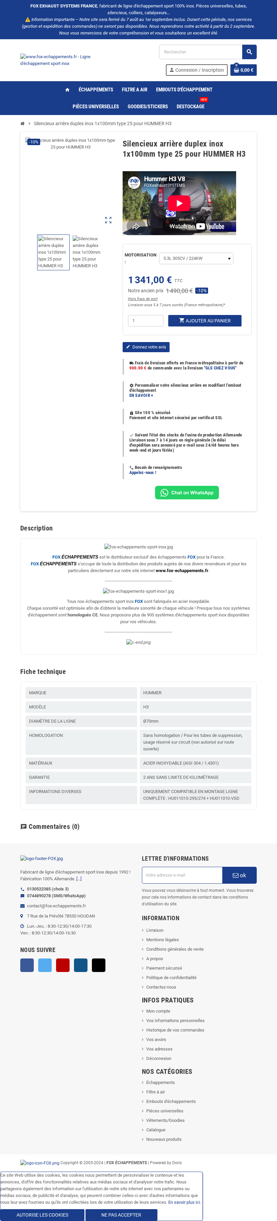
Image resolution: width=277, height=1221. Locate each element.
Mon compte (158, 1011)
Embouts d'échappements (171, 1101)
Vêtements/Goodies (165, 1120)
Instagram (80, 965)
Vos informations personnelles (175, 1020)
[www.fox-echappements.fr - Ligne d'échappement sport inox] (67, 59)
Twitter (45, 965)
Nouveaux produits (164, 1139)
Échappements (160, 1082)
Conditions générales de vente (175, 949)
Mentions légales (162, 939)
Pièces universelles (164, 1110)
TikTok (98, 965)
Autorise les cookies (42, 1215)
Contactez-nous (161, 987)
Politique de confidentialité (171, 977)
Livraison (154, 930)
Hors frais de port (143, 299)
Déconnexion (158, 1058)
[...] (78, 878)
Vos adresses (159, 1049)
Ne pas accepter (121, 1215)
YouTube (63, 965)
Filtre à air (155, 1091)
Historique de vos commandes (175, 1030)
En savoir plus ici (184, 1202)
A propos (154, 958)
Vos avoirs (156, 1039)
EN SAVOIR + (141, 395)
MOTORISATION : (140, 258)
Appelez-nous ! (142, 472)
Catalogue (156, 1129)
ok (242, 875)
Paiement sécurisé (164, 968)
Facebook (27, 965)
